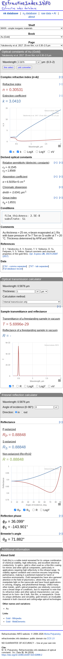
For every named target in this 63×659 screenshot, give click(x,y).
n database (30, 13)
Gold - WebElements (15, 621)
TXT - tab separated (39, 266)
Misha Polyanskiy (52, 634)
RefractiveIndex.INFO (26, 3)
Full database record (12, 269)
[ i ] (60, 77)
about (31, 16)
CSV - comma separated (14, 266)
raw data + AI (48, 13)
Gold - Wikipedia (13, 618)
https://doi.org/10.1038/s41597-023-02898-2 (22, 655)
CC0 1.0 (50, 638)
